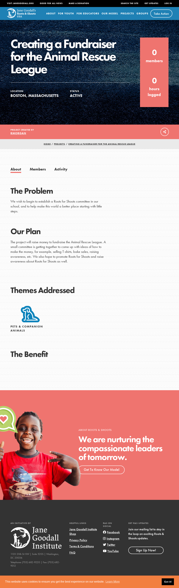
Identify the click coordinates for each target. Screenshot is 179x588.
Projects (127, 13)
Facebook (113, 532)
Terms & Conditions (81, 546)
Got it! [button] (168, 581)
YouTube (113, 551)
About (51, 13)
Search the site (129, 3)
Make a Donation (79, 3)
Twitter (111, 545)
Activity (60, 169)
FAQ (72, 553)
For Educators (88, 13)
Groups (142, 13)
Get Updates (151, 3)
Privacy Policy (78, 540)
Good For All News (51, 3)
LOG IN (168, 3)
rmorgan (18, 133)
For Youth (66, 13)
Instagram (113, 538)
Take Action (161, 14)
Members (38, 169)
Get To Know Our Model (101, 469)
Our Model (110, 13)
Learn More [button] (113, 581)
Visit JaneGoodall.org (20, 3)
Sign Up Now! (146, 550)
